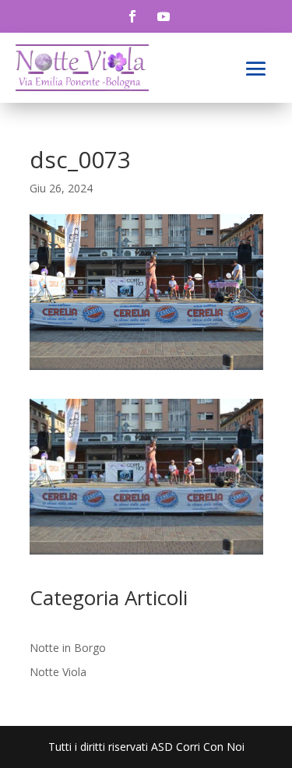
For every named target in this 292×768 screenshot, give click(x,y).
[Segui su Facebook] (132, 16)
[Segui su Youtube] (163, 16)
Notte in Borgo (68, 647)
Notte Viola (58, 671)
